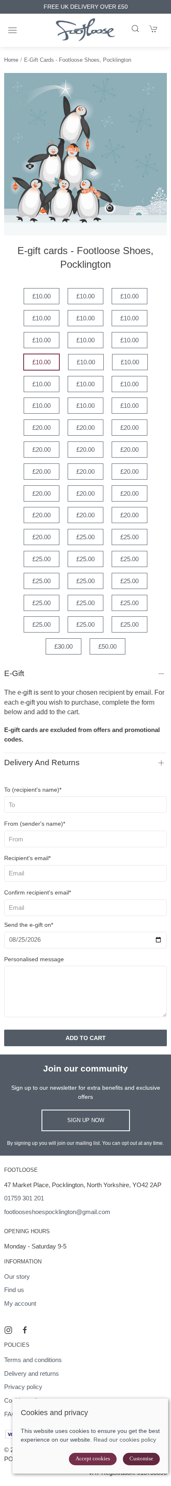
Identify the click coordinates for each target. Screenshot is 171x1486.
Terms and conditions (33, 1359)
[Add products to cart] (153, 28)
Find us (14, 1289)
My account (20, 1303)
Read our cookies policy (124, 1439)
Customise (141, 1458)
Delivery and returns (42, 762)
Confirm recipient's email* (37, 892)
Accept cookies (93, 1458)
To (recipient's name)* (32, 789)
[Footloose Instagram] (8, 1330)
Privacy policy (23, 1386)
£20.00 (41, 427)
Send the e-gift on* (28, 924)
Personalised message (34, 959)
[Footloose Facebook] (25, 1330)
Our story (17, 1276)
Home (11, 60)
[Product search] (135, 28)
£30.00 (63, 646)
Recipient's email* (27, 858)
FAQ (10, 1414)
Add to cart (86, 1038)
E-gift (14, 673)
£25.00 (85, 537)
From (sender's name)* (34, 823)
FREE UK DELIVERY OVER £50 (86, 7)
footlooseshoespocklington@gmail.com (57, 1211)
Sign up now (85, 1120)
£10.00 (41, 296)
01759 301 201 (24, 1198)
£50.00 (107, 646)
